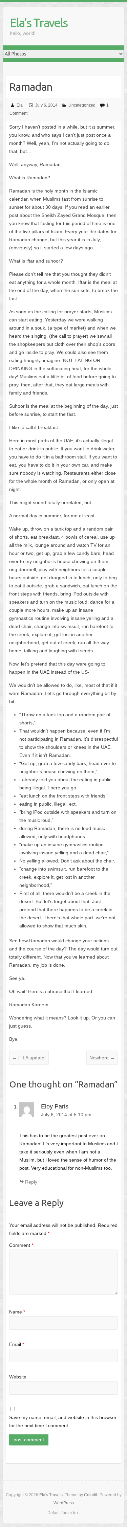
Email (16, 1344)
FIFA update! (29, 1057)
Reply (31, 1182)
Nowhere (102, 1057)
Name (17, 1312)
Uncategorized (82, 105)
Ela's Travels (38, 22)
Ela (20, 105)
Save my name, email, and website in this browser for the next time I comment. (63, 1421)
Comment (21, 1245)
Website (17, 1376)
